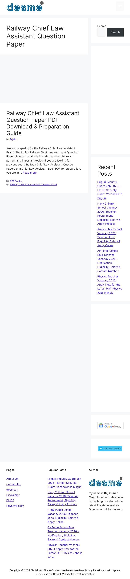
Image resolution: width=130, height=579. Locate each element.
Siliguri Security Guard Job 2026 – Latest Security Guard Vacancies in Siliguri (109, 190)
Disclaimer (13, 495)
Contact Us (13, 484)
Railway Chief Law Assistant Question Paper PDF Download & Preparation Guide (42, 123)
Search (101, 26)
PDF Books (16, 181)
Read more (30, 172)
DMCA (10, 500)
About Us (12, 478)
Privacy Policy (15, 505)
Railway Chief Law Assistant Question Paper (33, 184)
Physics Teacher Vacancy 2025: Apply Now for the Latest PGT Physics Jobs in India (109, 284)
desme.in (12, 489)
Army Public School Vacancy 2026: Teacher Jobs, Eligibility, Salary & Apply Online (109, 237)
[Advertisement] (44, 80)
